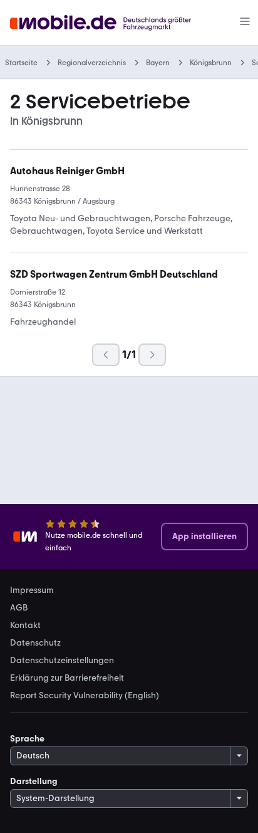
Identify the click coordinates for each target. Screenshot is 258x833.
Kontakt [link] (25, 626)
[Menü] (245, 22)
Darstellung (34, 781)
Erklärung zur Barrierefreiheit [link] (67, 678)
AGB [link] (19, 608)
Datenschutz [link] (35, 643)
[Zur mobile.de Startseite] (112, 23)
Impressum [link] (32, 590)
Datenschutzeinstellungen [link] (62, 661)
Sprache (27, 738)
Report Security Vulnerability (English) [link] (84, 696)
